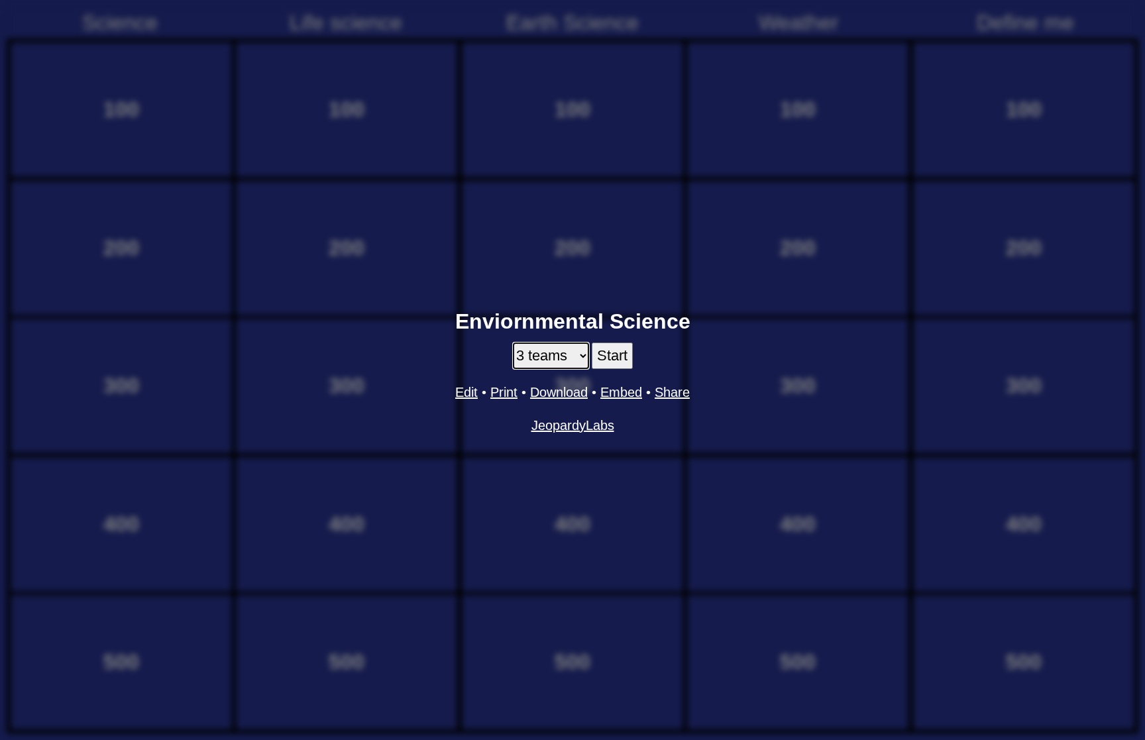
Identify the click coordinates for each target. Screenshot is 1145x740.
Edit (466, 392)
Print (504, 392)
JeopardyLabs (572, 425)
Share (672, 392)
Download (559, 392)
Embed (621, 392)
